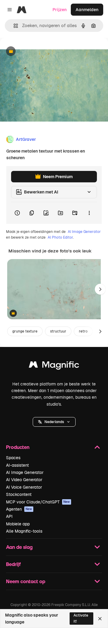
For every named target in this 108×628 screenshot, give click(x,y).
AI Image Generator (84, 231)
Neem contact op (25, 581)
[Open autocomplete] (13, 25)
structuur (58, 331)
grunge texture (25, 331)
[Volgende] (100, 289)
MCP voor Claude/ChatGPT (38, 502)
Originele (39, 51)
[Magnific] (54, 366)
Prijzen (59, 9)
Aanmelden (87, 9)
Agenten (19, 509)
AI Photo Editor (60, 237)
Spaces (13, 457)
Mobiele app (18, 524)
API (9, 516)
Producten (17, 447)
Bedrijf (13, 564)
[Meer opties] (89, 213)
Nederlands (54, 421)
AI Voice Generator (24, 487)
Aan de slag (19, 547)
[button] (54, 422)
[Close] (100, 618)
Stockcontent (19, 494)
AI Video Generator (24, 479)
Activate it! (81, 618)
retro (83, 331)
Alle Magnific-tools (24, 531)
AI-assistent (17, 465)
